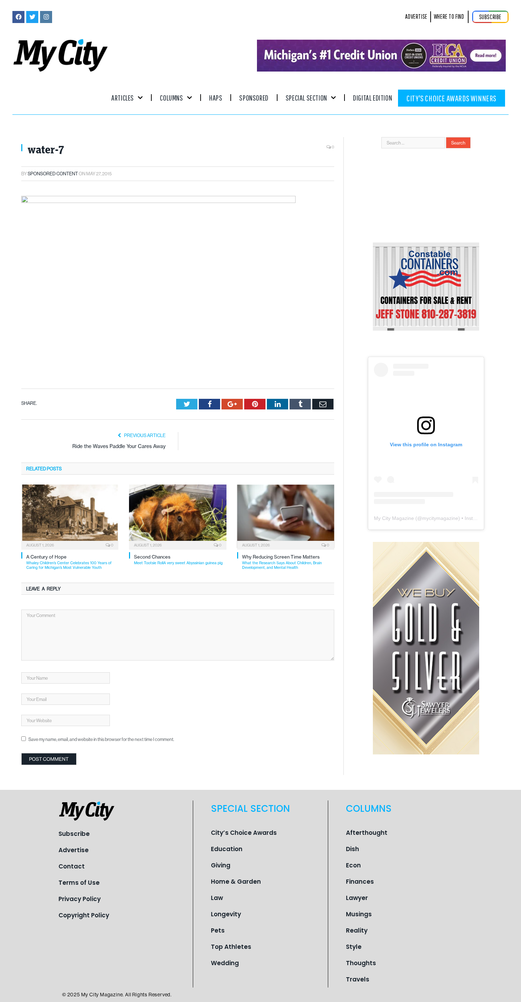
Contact (71, 866)
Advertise (73, 850)
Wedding (225, 963)
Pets (218, 930)
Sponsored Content (53, 173)
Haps (215, 97)
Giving (220, 865)
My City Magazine (394, 518)
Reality (357, 930)
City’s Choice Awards (244, 832)
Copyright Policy (83, 915)
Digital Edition (372, 97)
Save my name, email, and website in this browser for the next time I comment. (101, 739)
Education (226, 849)
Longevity (226, 914)
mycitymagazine (440, 518)
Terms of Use (79, 882)
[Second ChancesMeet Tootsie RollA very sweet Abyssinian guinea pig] (177, 516)
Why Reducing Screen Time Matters (282, 562)
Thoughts (361, 963)
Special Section (306, 97)
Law (217, 898)
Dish (352, 849)
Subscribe (74, 834)
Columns (171, 97)
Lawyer (357, 898)
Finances (360, 881)
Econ (353, 865)
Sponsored (253, 97)
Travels (357, 979)
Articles (122, 97)
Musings (359, 914)
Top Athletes (231, 946)
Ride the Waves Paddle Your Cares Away (119, 446)
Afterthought (366, 832)
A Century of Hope (69, 562)
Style (354, 946)
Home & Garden (236, 881)
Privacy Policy (79, 899)
